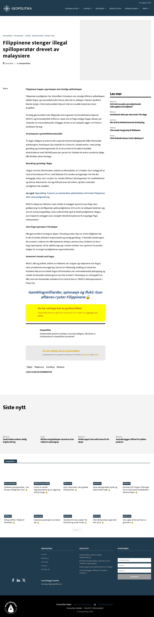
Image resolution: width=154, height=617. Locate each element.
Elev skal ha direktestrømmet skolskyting (127, 122)
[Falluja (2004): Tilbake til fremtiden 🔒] (17, 508)
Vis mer (76, 530)
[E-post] (5, 117)
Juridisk (28, 36)
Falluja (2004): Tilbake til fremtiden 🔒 (14, 521)
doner (40, 315)
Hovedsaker (18, 36)
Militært (113, 112)
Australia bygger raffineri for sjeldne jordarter (131, 441)
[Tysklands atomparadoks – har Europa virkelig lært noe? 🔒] (17, 475)
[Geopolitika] (31, 334)
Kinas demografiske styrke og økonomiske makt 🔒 (105, 488)
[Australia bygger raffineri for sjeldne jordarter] (133, 423)
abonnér (87, 354)
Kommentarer (10, 483)
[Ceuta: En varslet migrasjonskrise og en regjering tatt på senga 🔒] (47, 475)
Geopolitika (7, 36)
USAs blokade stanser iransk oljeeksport (127, 138)
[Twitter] (5, 100)
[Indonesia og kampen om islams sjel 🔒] (47, 508)
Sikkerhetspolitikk (41, 483)
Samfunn (113, 120)
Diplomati (38, 516)
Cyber (43, 437)
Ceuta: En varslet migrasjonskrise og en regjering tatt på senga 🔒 (47, 490)
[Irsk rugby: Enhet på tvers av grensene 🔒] (136, 508)
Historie (97, 516)
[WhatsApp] (5, 105)
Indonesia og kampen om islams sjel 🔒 (47, 521)
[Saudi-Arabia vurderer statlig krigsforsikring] (20, 423)
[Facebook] (5, 94)
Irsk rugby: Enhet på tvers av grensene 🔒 (134, 521)
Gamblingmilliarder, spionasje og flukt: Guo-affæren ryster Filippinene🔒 (65, 294)
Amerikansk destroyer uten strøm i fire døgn (128, 114)
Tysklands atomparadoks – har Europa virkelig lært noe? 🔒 (16, 488)
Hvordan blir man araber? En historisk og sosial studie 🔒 (75, 521)
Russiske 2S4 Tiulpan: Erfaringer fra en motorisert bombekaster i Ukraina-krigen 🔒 (136, 490)
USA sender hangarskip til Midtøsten (125, 130)
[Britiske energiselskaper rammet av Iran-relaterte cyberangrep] (58, 423)
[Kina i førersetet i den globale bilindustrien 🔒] (77, 475)
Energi (112, 136)
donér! (96, 354)
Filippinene (39, 367)
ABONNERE (134, 576)
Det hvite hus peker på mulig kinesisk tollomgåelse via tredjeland (125, 105)
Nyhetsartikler (38, 36)
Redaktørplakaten (105, 604)
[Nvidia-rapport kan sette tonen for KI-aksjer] (95, 423)
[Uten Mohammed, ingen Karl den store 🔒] (106, 508)
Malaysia (60, 367)
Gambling (50, 367)
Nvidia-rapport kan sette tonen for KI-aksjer (93, 441)
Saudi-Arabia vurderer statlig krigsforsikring (15, 441)
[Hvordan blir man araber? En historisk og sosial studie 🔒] (77, 508)
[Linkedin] (5, 111)
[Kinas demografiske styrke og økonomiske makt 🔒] (106, 475)
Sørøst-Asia (50, 36)
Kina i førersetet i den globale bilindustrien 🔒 (76, 488)
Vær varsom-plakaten (82, 604)
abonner (90, 312)
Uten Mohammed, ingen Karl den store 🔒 (105, 521)
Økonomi (113, 102)
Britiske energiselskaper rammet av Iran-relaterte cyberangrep (57, 441)
